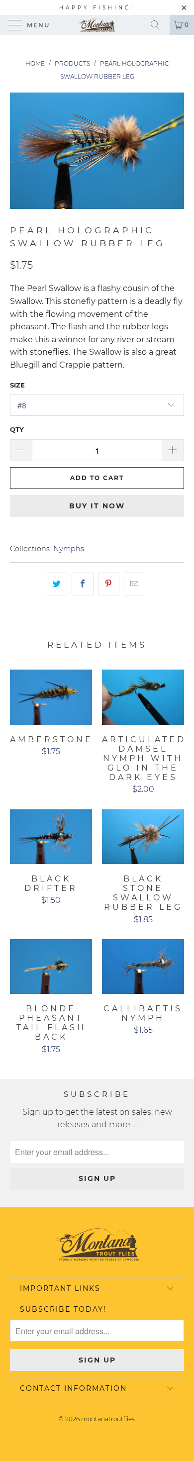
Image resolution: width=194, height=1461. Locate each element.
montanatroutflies (108, 1419)
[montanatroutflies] (97, 25)
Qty (17, 429)
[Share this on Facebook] (82, 584)
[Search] (159, 24)
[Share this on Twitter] (56, 584)
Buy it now (97, 505)
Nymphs (68, 548)
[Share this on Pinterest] (108, 584)
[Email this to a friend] (134, 584)
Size (17, 385)
